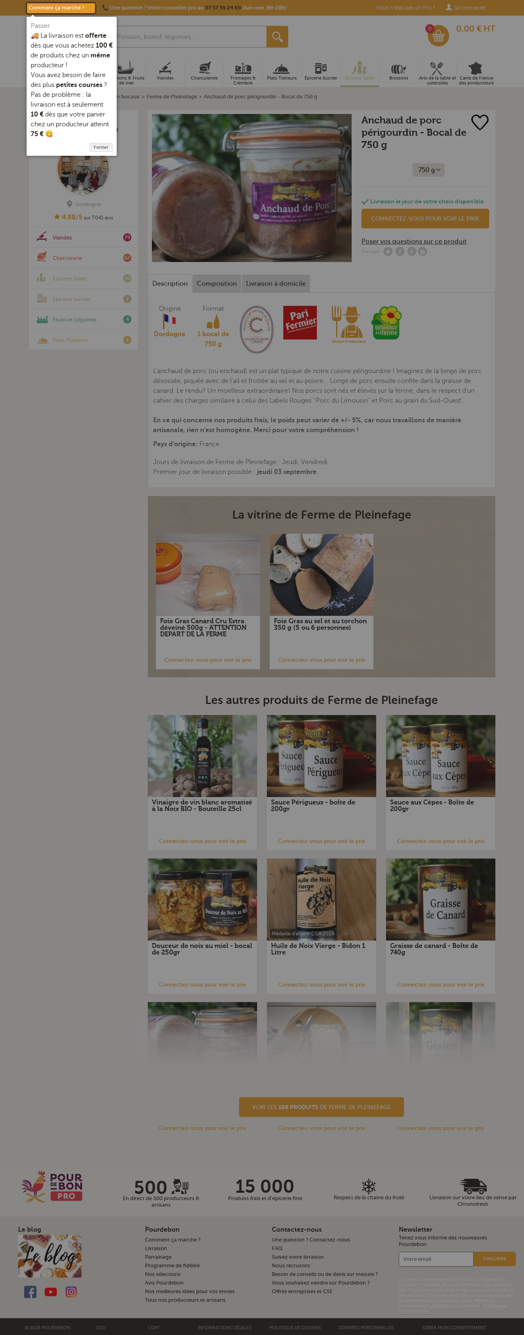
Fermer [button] (101, 147)
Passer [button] (40, 26)
